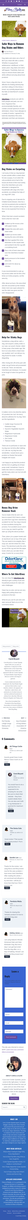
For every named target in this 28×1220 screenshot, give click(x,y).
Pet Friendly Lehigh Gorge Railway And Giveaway (6, 723)
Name (7, 1014)
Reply (7, 764)
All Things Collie (16, 746)
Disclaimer (9, 1213)
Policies (9, 1211)
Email (7, 1023)
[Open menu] (3, 4)
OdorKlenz (5, 99)
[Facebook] (6, 1)
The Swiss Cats (16, 828)
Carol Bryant (9, 51)
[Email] (19, 1)
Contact (20, 4)
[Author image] (3, 52)
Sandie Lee (14, 858)
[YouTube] (16, 1)
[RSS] (22, 1)
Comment (9, 989)
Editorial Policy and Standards (18, 1211)
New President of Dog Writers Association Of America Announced (21, 724)
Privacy (4, 1211)
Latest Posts (6, 40)
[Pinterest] (11, 1)
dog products (7, 646)
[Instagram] (9, 1)
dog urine (16, 646)
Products (13, 40)
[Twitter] (14, 1)
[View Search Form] (25, 4)
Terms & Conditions (17, 1213)
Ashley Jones (15, 933)
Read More (14, 1098)
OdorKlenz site (19, 578)
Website (8, 1031)
